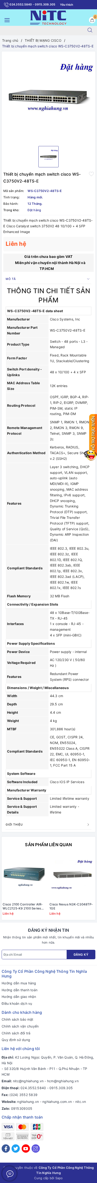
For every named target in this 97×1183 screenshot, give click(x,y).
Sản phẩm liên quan (48, 844)
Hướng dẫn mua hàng (19, 983)
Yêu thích (66, 4)
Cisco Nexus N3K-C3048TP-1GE (71, 906)
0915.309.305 (61, 1088)
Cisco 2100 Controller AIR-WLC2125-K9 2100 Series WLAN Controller (23, 906)
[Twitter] (16, 1148)
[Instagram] (36, 1148)
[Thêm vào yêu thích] (91, 174)
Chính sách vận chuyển (20, 1026)
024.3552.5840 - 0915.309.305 (32, 4)
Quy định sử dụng (16, 1040)
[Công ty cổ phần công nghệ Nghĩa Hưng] (48, 17)
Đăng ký (81, 954)
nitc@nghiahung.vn (28, 1081)
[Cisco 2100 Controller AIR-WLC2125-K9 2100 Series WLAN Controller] (25, 877)
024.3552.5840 (33, 1088)
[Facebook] (6, 1148)
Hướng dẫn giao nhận (19, 997)
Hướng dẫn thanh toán (19, 990)
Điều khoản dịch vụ (17, 1003)
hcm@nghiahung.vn (63, 1081)
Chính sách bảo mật (17, 1019)
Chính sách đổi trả (16, 1033)
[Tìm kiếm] (90, 30)
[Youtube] (26, 1148)
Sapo (59, 1178)
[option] (48, 96)
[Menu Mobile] (6, 19)
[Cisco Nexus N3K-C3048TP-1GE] (71, 877)
